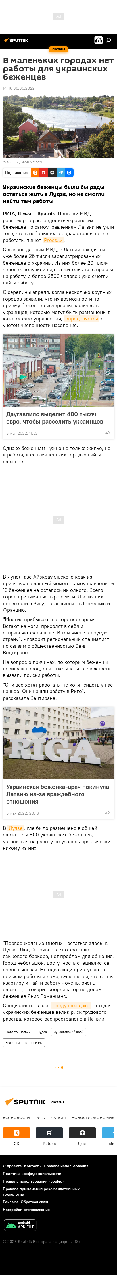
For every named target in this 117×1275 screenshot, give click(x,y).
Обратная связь (35, 1201)
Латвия (58, 1117)
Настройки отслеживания (26, 1209)
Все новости (16, 1117)
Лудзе (16, 828)
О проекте (12, 1165)
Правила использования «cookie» (33, 1181)
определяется (81, 318)
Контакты (32, 1165)
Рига (40, 1117)
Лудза (42, 1032)
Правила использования (66, 1165)
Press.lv (53, 240)
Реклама (10, 1201)
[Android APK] (20, 1225)
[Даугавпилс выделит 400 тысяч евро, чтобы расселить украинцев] (58, 370)
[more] (107, 432)
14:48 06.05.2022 (19, 88)
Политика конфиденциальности (32, 1173)
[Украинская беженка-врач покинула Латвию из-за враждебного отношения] (58, 743)
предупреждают (71, 1005)
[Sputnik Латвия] (17, 42)
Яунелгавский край (68, 1032)
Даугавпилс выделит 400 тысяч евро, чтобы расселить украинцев (54, 417)
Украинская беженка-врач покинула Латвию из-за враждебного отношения (57, 794)
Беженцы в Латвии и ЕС (23, 1042)
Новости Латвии (18, 1032)
